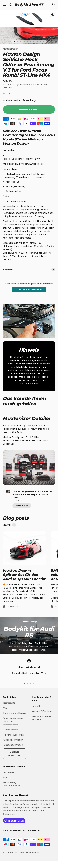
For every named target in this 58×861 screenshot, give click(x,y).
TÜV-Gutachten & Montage (41, 718)
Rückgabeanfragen (13, 744)
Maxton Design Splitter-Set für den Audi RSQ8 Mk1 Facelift (24, 574)
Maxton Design (10, 48)
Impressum (9, 702)
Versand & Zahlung (42, 711)
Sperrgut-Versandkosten (23, 84)
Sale (5, 777)
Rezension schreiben (32, 290)
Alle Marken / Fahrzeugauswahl (12, 784)
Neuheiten (8, 772)
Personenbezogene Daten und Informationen (13, 721)
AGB (5, 707)
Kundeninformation (13, 739)
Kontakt (36, 706)
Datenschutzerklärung (14, 713)
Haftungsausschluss (13, 734)
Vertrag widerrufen (14, 753)
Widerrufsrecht (11, 729)
